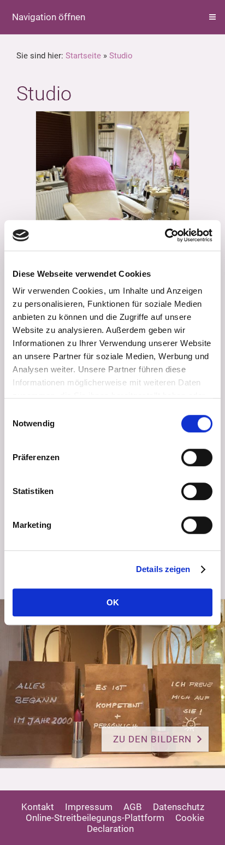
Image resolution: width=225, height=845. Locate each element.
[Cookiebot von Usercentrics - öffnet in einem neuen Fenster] (164, 235)
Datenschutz (178, 806)
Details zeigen (163, 569)
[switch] (196, 457)
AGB (132, 806)
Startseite (83, 56)
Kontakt (37, 806)
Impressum (88, 806)
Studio (121, 56)
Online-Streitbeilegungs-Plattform (95, 817)
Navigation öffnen (48, 16)
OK (112, 602)
